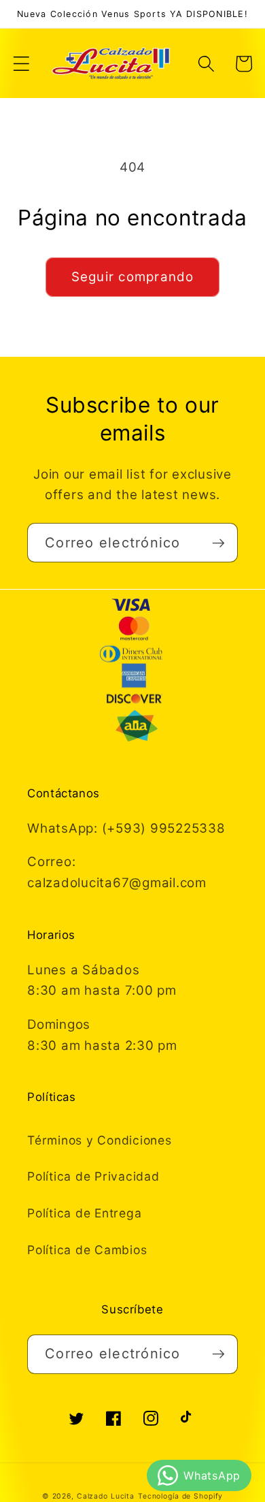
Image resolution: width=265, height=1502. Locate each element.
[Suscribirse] (218, 542)
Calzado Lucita (106, 1496)
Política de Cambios (87, 1250)
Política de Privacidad (93, 1176)
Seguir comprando (132, 277)
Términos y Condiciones (99, 1140)
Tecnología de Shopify (180, 1496)
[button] (21, 63)
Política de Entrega (84, 1213)
